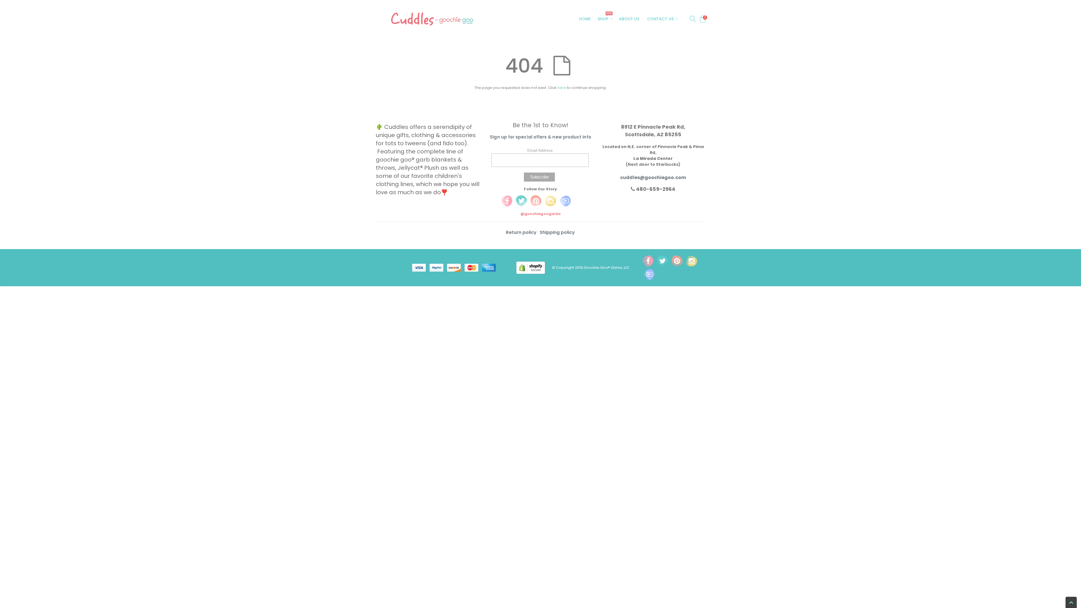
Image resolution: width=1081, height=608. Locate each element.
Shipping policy (557, 232)
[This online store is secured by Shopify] (534, 267)
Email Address (540, 150)
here (561, 87)
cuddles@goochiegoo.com (653, 177)
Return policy (522, 232)
